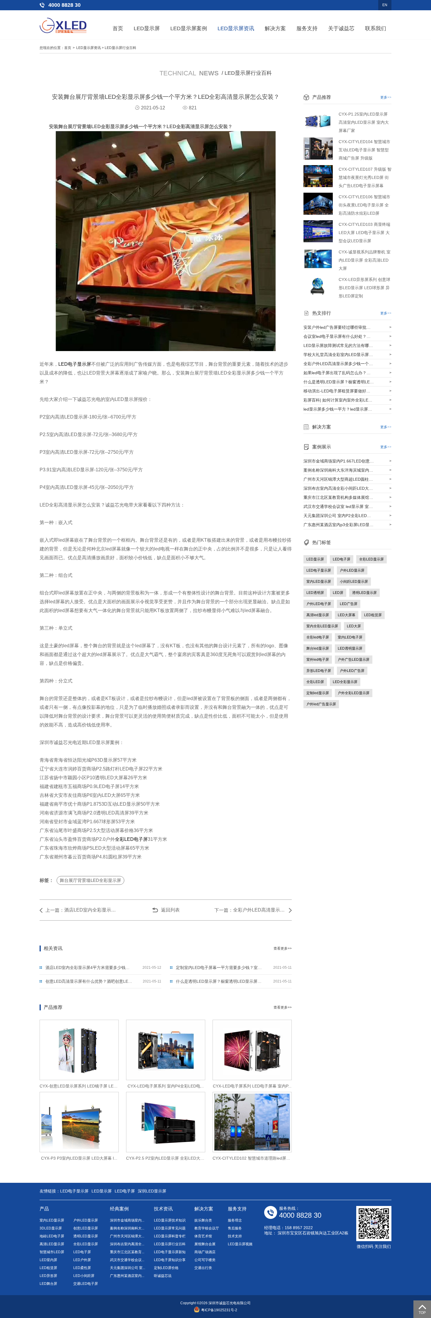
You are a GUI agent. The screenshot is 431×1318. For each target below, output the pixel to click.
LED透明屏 (315, 593)
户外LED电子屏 (318, 604)
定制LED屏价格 (166, 1268)
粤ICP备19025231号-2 (219, 1310)
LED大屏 (354, 626)
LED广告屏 (348, 604)
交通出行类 (203, 1268)
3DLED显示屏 (51, 1228)
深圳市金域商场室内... (127, 1220)
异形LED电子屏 (318, 671)
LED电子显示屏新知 (170, 1252)
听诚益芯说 (163, 1276)
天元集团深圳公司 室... (127, 1268)
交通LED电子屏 (85, 1284)
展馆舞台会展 (205, 1244)
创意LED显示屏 (85, 1228)
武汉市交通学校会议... (127, 1260)
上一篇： (54, 910)
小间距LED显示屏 (354, 582)
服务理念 (235, 1220)
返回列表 (170, 909)
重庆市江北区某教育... (127, 1252)
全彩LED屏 (315, 682)
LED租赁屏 (373, 615)
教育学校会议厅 (206, 1228)
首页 (118, 28)
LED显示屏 (147, 28)
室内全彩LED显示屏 (322, 626)
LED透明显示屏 (350, 648)
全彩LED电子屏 (131, 839)
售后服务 (235, 1228)
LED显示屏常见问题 (170, 1228)
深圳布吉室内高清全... (127, 1244)
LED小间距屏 (83, 1276)
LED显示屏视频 (240, 1244)
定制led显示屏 (317, 693)
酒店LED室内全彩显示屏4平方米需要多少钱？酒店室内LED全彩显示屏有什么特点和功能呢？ (90, 909)
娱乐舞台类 (203, 1220)
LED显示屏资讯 (236, 28)
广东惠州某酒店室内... (127, 1276)
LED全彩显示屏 (345, 682)
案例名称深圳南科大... (127, 1228)
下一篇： (223, 910)
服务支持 (307, 28)
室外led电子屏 (317, 660)
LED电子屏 (341, 559)
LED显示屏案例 (188, 28)
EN (384, 5)
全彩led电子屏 (317, 637)
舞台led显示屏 (317, 648)
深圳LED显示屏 (152, 1191)
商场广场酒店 (205, 1252)
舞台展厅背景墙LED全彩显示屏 (90, 880)
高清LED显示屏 (52, 1244)
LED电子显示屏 (74, 364)
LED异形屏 (48, 1276)
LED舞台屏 (48, 1284)
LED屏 (338, 593)
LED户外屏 (82, 1260)
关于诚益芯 (341, 28)
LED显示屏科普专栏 (170, 1236)
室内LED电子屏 (350, 637)
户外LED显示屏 (352, 570)
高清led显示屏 (317, 615)
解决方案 (275, 28)
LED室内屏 (48, 1260)
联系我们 (375, 28)
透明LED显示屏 (364, 593)
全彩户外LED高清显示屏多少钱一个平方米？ (259, 909)
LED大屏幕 (346, 615)
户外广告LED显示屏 (353, 660)
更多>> (385, 97)
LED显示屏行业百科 (120, 48)
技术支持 (235, 1236)
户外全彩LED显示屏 (353, 693)
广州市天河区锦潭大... (127, 1236)
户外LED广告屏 (352, 671)
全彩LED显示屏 (371, 559)
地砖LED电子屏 (52, 1236)
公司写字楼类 (205, 1260)
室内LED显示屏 (318, 582)
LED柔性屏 (82, 1268)
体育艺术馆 (203, 1236)
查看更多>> (283, 948)
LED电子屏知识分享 (170, 1260)
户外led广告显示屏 (321, 704)
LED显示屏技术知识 (170, 1220)
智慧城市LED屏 (52, 1252)
